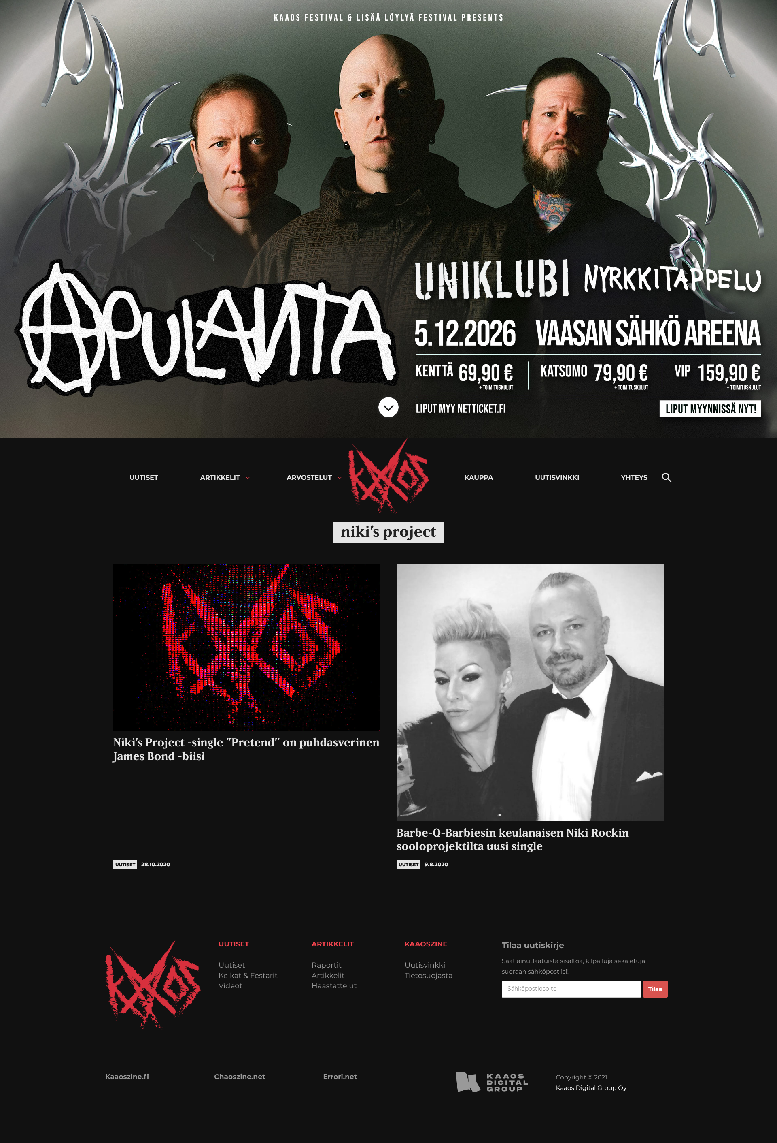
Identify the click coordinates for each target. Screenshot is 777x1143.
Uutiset (232, 965)
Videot (230, 986)
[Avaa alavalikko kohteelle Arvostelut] (340, 478)
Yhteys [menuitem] (634, 478)
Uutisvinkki (425, 965)
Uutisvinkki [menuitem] (557, 478)
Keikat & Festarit (248, 976)
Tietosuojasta (429, 976)
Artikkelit (328, 976)
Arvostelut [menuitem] (309, 478)
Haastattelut (334, 986)
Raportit (327, 965)
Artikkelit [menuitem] (220, 478)
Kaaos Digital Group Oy (591, 1088)
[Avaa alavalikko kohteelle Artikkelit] (248, 478)
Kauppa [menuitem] (479, 478)
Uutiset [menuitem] (144, 478)
